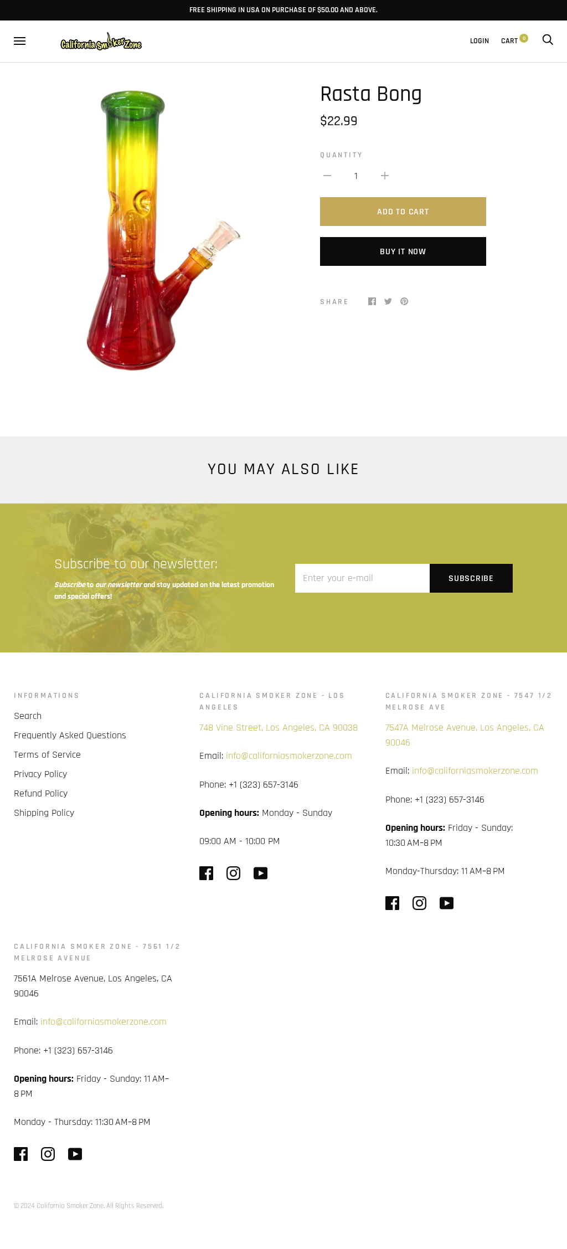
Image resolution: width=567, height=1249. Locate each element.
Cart (513, 41)
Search (28, 716)
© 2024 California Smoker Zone (59, 1205)
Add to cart (403, 212)
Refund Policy (41, 793)
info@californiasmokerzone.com (289, 755)
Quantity (341, 155)
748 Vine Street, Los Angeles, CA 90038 (278, 727)
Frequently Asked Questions (70, 735)
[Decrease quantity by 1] (327, 175)
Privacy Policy (40, 774)
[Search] (547, 41)
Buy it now (403, 252)
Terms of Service (47, 754)
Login (479, 41)
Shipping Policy (44, 812)
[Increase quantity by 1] (385, 175)
